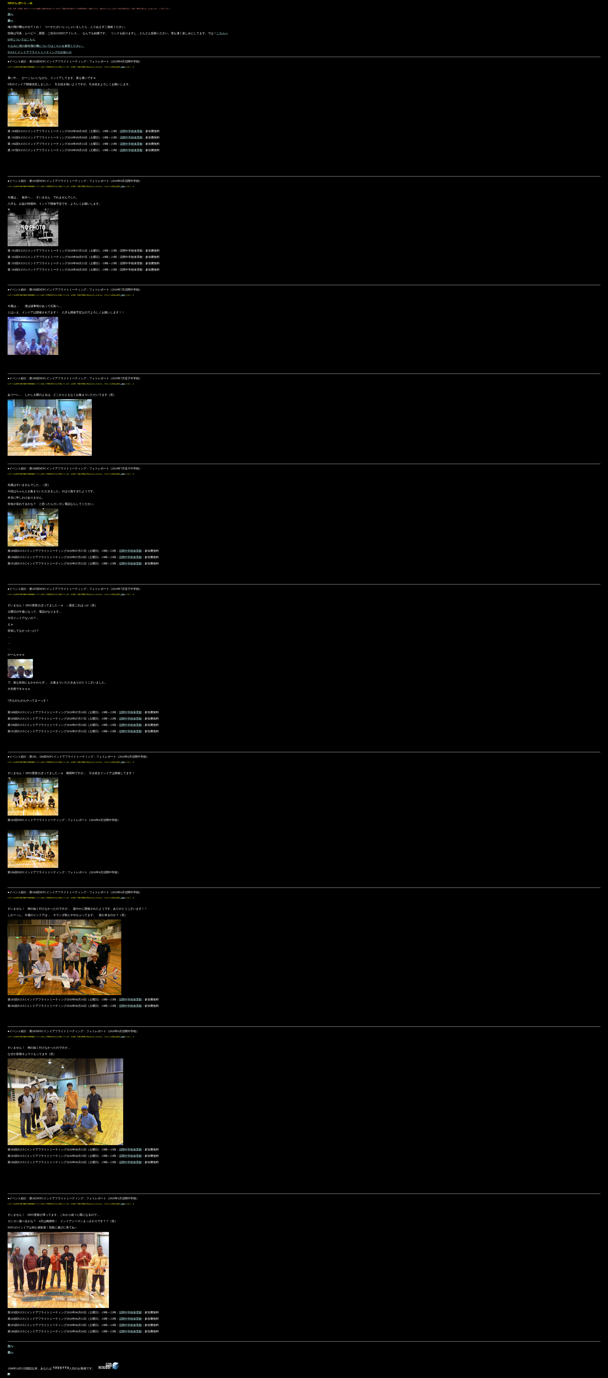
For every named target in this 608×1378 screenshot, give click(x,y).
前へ (10, 20)
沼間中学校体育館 (131, 131)
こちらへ (222, 33)
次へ (10, 14)
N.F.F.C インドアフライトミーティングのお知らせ (40, 52)
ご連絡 (122, 67)
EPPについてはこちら (21, 39)
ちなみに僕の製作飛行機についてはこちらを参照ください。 (46, 46)
